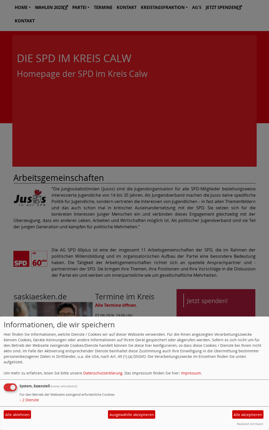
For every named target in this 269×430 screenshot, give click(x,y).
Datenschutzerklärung (102, 372)
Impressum (191, 372)
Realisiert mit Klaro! (250, 424)
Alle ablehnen (17, 414)
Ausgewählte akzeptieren (132, 414)
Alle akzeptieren (248, 414)
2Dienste (29, 399)
